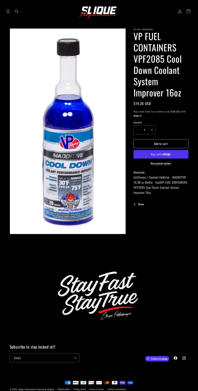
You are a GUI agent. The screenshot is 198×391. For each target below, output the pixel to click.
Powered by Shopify (45, 389)
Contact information (117, 389)
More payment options (161, 163)
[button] (8, 11)
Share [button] (141, 204)
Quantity (137, 122)
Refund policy (64, 389)
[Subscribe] (75, 357)
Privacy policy (79, 389)
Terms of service (97, 389)
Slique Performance (27, 389)
